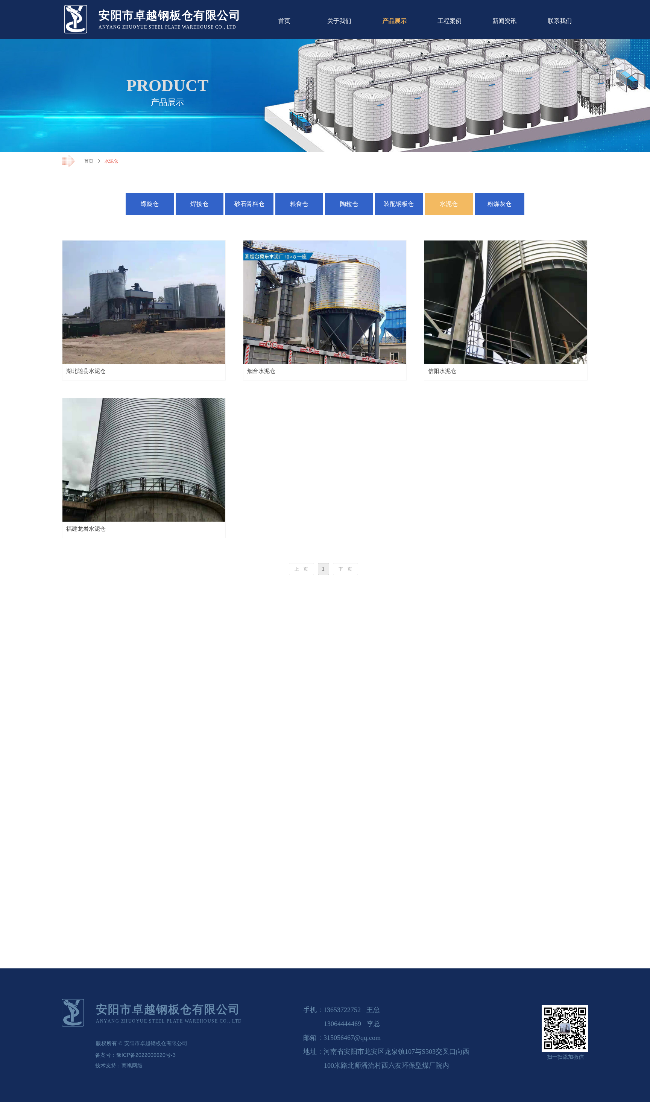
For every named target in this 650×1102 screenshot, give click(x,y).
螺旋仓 (150, 204)
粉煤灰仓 (499, 204)
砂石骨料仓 (249, 204)
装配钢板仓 (399, 204)
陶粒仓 (349, 204)
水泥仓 (449, 204)
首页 (88, 161)
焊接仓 (199, 204)
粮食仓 (299, 204)
